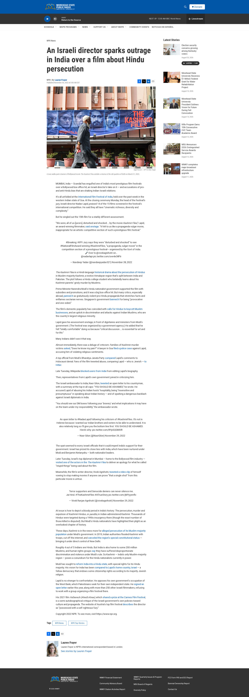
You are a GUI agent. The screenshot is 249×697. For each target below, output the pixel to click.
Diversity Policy (140, 690)
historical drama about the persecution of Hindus (120, 272)
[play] (47, 18)
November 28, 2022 (122, 262)
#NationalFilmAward (70, 246)
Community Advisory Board (111, 684)
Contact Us (172, 689)
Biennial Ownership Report (179, 684)
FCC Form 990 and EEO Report (180, 678)
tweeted (104, 383)
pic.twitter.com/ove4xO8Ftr (107, 256)
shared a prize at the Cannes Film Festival (124, 597)
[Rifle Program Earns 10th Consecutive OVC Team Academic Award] (171, 128)
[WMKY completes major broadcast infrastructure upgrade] (171, 168)
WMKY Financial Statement (111, 678)
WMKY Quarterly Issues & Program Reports (148, 678)
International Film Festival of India (95, 196)
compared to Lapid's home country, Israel (116, 567)
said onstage (92, 226)
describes (128, 604)
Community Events (139, 27)
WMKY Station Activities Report (112, 689)
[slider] (59, 18)
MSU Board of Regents (143, 684)
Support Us (100, 27)
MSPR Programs (68, 27)
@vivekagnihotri (104, 253)
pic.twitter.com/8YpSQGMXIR (107, 429)
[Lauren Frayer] (52, 649)
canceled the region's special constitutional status (114, 537)
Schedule (49, 27)
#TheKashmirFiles (84, 494)
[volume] (55, 19)
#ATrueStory (101, 494)
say (93, 551)
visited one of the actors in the (81, 462)
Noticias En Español (163, 27)
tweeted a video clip (119, 472)
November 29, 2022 (115, 435)
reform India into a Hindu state (91, 564)
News (85, 27)
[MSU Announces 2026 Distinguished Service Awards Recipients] (171, 148)
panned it (68, 296)
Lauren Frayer (61, 80)
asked (67, 348)
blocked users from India (93, 371)
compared (110, 358)
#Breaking (71, 242)
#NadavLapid (84, 419)
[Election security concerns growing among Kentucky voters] (171, 49)
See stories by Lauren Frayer (76, 651)
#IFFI (80, 242)
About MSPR (117, 27)
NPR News (51, 40)
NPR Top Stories (77, 623)
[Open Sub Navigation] (56, 27)
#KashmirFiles (97, 246)
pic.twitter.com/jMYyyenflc (122, 494)
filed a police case (122, 348)
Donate (198, 6)
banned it (114, 299)
